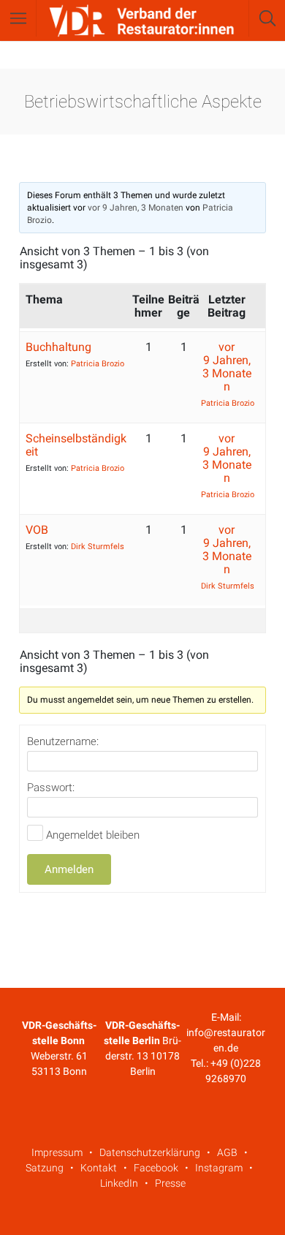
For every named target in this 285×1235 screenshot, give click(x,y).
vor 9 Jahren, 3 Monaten (135, 208)
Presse (170, 1183)
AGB (227, 1152)
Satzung (45, 1168)
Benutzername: (63, 741)
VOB (37, 530)
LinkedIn (119, 1183)
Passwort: (51, 787)
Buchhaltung (58, 347)
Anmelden (69, 869)
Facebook (156, 1168)
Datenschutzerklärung (149, 1152)
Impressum (57, 1152)
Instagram (219, 1168)
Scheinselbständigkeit (76, 444)
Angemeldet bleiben (93, 835)
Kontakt (98, 1168)
